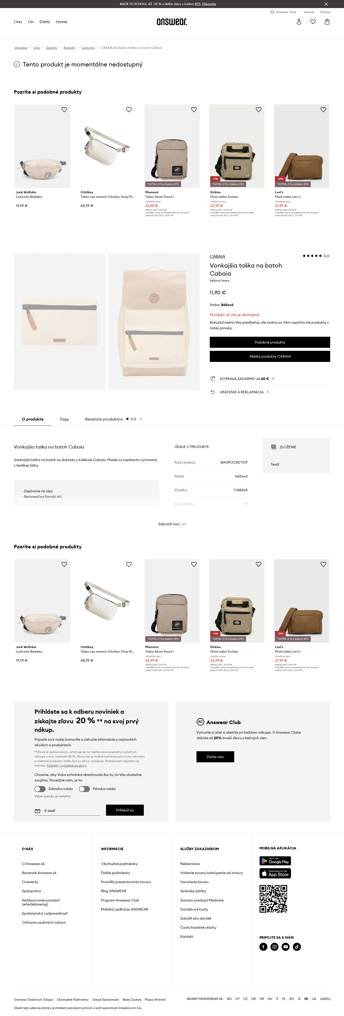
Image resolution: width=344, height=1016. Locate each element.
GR (253, 999)
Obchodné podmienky (119, 863)
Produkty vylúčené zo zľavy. (67, 765)
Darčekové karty (194, 909)
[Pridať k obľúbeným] (64, 109)
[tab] (113, 419)
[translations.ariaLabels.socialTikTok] (297, 947)
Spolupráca (31, 891)
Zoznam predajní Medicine (202, 900)
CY (237, 999)
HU (270, 999)
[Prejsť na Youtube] (286, 947)
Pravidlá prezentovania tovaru (126, 882)
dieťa (45, 21)
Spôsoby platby (193, 891)
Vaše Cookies (132, 999)
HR (262, 999)
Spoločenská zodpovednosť (44, 913)
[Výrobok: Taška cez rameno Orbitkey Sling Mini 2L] (107, 146)
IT (277, 999)
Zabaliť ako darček (196, 918)
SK (306, 999)
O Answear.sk (33, 863)
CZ (246, 999)
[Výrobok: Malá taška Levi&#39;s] (301, 146)
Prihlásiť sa (125, 810)
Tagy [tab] (64, 419)
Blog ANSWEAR (113, 891)
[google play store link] (275, 861)
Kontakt (186, 936)
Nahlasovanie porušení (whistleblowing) (41, 902)
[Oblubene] (313, 22)
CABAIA (217, 256)
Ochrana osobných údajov (44, 922)
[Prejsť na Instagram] (274, 947)
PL (284, 999)
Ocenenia (30, 882)
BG (229, 999)
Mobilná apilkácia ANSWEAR (124, 909)
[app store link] (275, 872)
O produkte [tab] (33, 419)
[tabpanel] (172, 477)
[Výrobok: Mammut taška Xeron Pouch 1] (171, 146)
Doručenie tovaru (194, 882)
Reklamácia (190, 863)
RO (292, 999)
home (61, 21)
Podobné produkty (270, 342)
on (30, 21)
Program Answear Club (120, 900)
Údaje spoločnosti (105, 999)
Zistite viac (215, 757)
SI (299, 999)
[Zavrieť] (326, 4)
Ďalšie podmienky (115, 873)
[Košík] (327, 22)
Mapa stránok (155, 999)
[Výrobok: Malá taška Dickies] (236, 146)
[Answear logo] (172, 21)
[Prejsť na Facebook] (263, 947)
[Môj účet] (299, 22)
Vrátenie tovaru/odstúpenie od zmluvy (211, 873)
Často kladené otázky (198, 927)
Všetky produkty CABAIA (270, 356)
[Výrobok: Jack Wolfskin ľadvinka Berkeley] (42, 146)
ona (18, 21)
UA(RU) (325, 999)
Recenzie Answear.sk (39, 873)
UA (314, 999)
